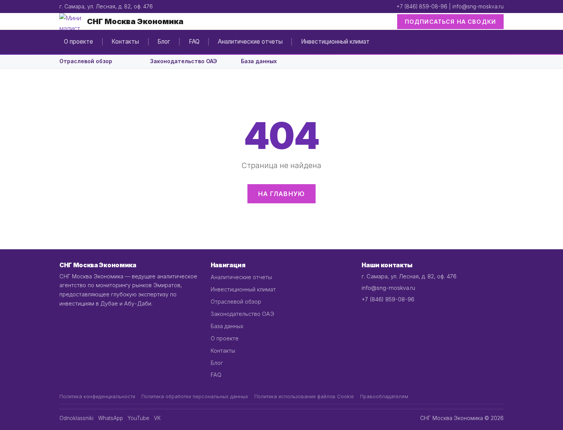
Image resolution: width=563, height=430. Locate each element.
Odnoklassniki (76, 418)
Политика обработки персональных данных (194, 396)
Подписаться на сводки (450, 21)
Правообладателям (384, 396)
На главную (281, 194)
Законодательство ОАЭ (183, 61)
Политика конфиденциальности (97, 396)
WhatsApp (110, 418)
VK (157, 418)
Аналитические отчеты (250, 41)
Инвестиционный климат (335, 41)
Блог (163, 41)
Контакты (125, 41)
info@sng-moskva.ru (478, 6)
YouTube (138, 418)
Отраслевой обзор (85, 61)
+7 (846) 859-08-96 (421, 6)
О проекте (78, 41)
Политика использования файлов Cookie (304, 396)
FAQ (194, 41)
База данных (259, 61)
